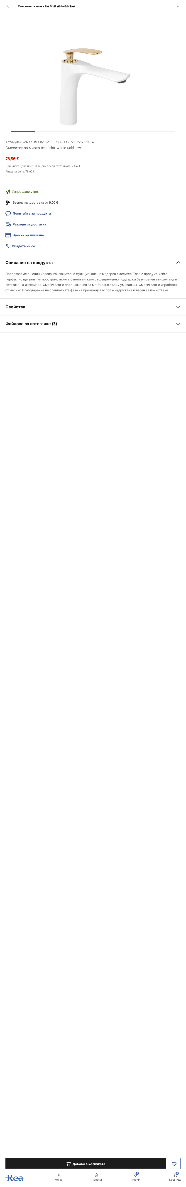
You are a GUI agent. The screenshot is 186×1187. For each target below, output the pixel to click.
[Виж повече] (178, 6)
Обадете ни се (23, 246)
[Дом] (15, 1178)
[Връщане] (7, 6)
